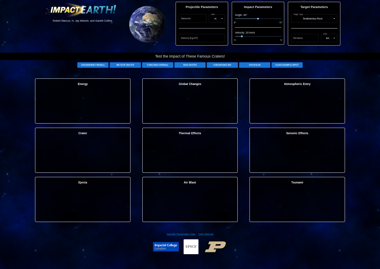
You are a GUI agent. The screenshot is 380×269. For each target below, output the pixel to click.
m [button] (215, 18)
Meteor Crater (125, 65)
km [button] (327, 38)
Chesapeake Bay (222, 65)
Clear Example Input (287, 65)
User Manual (205, 234)
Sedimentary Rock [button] (312, 18)
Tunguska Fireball (157, 65)
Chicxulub (255, 65)
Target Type (298, 14)
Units (213, 14)
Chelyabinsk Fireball (93, 65)
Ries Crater (190, 65)
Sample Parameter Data (181, 234)
